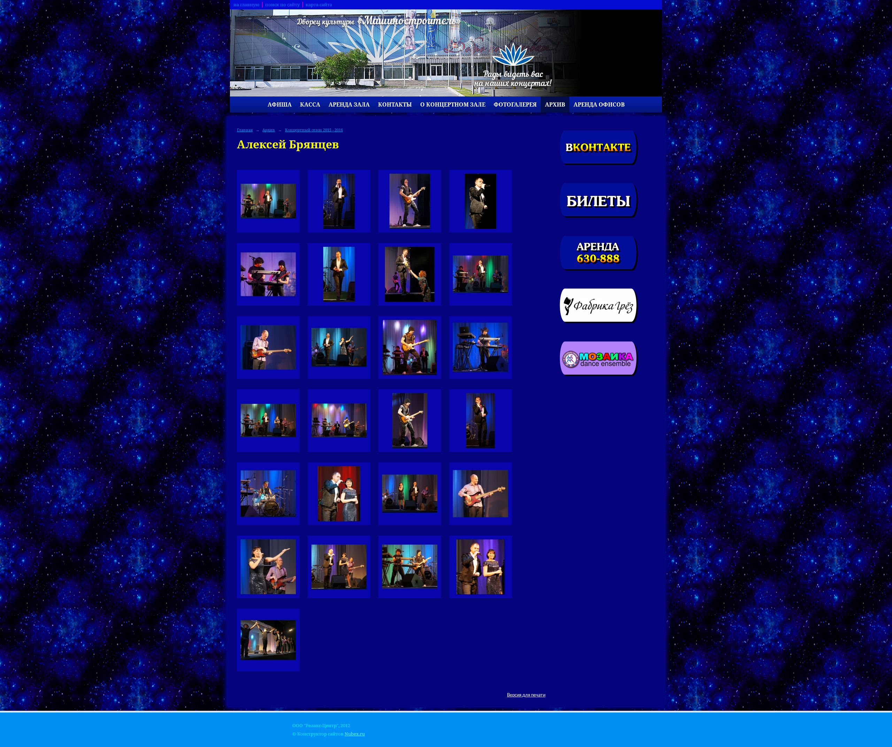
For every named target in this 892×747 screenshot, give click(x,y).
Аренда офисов (599, 104)
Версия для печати (526, 695)
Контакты (395, 104)
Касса (310, 104)
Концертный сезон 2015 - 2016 (314, 129)
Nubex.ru (355, 734)
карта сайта (319, 5)
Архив (555, 104)
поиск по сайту (282, 5)
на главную (246, 5)
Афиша (280, 104)
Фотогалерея (515, 104)
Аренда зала (349, 104)
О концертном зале (452, 104)
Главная (245, 129)
